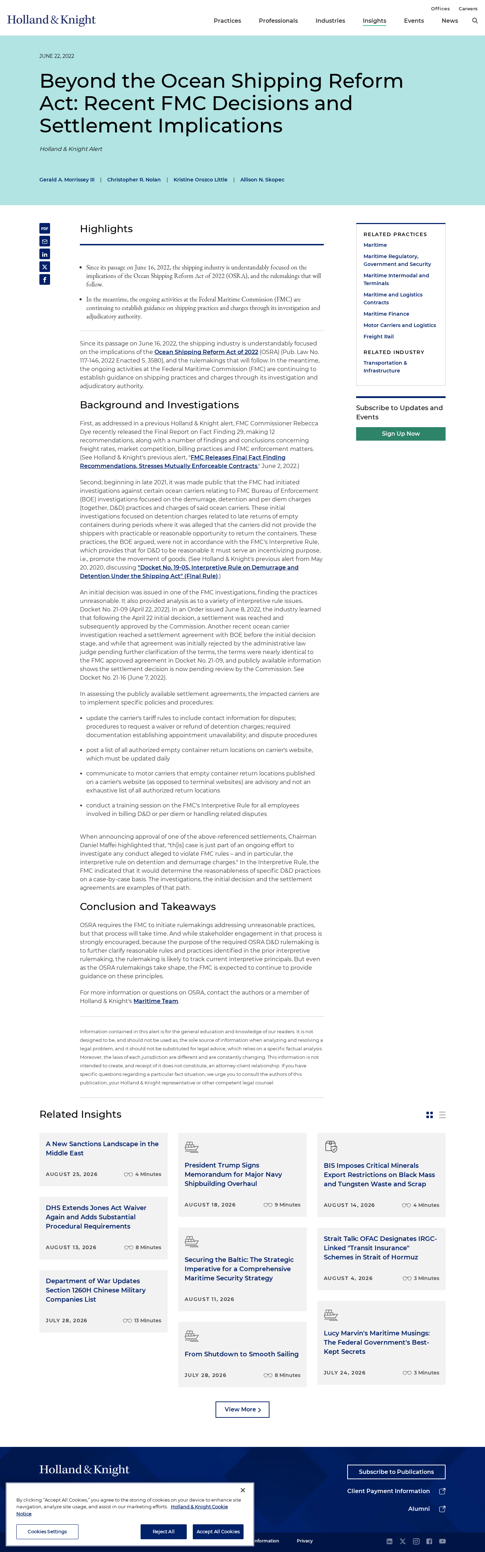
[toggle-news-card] (429, 1115)
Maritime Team (155, 1001)
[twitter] (402, 1542)
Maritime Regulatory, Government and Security (397, 260)
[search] (475, 20)
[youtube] (442, 1542)
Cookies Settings (47, 1531)
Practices (227, 20)
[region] (130, 1514)
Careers (468, 8)
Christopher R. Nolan (134, 179)
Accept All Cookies (218, 1531)
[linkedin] (389, 1542)
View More (240, 1409)
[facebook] (429, 1542)
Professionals (278, 20)
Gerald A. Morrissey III (66, 179)
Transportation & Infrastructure (385, 367)
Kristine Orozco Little (201, 179)
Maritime (375, 245)
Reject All (164, 1531)
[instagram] (416, 1542)
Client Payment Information (388, 1491)
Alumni (419, 1508)
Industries (330, 20)
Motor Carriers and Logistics (400, 325)
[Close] (243, 1490)
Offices (440, 8)
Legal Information (260, 1540)
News (450, 20)
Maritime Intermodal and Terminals (396, 279)
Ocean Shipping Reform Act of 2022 (206, 352)
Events (414, 20)
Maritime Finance (386, 314)
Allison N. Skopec (262, 179)
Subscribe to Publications (396, 1472)
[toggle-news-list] (442, 1115)
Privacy (305, 1540)
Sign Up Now (401, 433)
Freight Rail (379, 336)
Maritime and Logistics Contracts (393, 299)
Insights (374, 20)
